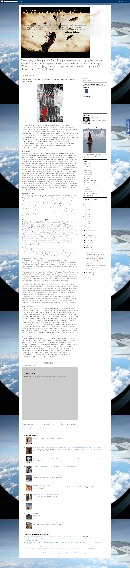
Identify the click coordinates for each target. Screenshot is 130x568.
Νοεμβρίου (89, 233)
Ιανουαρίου (89, 275)
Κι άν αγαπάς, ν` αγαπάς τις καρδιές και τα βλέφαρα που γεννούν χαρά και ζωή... (56, 476)
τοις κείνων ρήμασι (89, 193)
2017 (86, 219)
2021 (86, 209)
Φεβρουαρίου (90, 272)
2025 (86, 204)
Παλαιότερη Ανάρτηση (69, 424)
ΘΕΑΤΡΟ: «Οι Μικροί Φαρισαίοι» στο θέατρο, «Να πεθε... (96, 266)
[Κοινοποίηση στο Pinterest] (52, 363)
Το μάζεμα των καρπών (40, 504)
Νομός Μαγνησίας (89, 185)
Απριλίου (89, 250)
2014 (86, 226)
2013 (86, 228)
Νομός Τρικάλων (89, 187)
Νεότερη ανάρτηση (29, 424)
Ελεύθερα (34, 365)
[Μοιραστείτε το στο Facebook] (50, 363)
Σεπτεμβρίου (90, 238)
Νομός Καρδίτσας (89, 180)
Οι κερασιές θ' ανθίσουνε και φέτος (95, 258)
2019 (86, 214)
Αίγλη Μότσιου (97, 118)
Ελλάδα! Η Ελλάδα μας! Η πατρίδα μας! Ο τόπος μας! (48, 438)
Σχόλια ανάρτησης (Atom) (37, 428)
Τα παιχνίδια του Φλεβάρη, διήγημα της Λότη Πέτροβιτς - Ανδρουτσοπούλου (54, 466)
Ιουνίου (88, 245)
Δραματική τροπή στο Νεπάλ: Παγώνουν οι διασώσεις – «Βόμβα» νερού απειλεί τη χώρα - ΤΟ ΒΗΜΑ (53, 536)
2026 (86, 202)
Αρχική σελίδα (48, 424)
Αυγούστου (89, 240)
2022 (86, 207)
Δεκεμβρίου (89, 230)
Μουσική (86, 178)
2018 (86, 216)
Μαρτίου (88, 252)
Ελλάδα (86, 172)
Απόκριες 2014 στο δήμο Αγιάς (41, 485)
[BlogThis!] (47, 363)
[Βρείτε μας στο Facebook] (86, 93)
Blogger (85, 553)
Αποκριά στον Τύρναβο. (92, 261)
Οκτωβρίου (89, 235)
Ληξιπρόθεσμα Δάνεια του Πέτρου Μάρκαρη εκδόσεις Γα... (95, 255)
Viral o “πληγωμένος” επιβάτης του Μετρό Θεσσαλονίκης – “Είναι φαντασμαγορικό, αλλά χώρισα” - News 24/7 (56, 548)
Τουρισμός (87, 195)
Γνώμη (86, 166)
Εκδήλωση (87, 168)
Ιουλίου (88, 243)
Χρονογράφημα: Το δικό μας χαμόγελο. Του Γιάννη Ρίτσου (49, 523)
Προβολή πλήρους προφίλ (98, 120)
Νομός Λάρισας (88, 182)
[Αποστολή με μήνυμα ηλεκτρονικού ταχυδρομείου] (45, 363)
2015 (86, 223)
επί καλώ (86, 174)
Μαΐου (88, 247)
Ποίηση (86, 189)
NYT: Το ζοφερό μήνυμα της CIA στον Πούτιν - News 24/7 (41, 546)
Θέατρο (86, 176)
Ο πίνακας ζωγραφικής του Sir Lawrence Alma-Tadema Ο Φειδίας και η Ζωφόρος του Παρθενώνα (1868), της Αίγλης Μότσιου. (67, 447)
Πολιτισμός (87, 191)
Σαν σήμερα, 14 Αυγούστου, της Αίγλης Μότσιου (46, 494)
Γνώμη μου (36, 513)
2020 (86, 212)
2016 (86, 221)
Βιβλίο (29, 365)
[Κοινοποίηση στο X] (49, 363)
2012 (86, 278)
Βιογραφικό (36, 457)
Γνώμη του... (89, 263)
